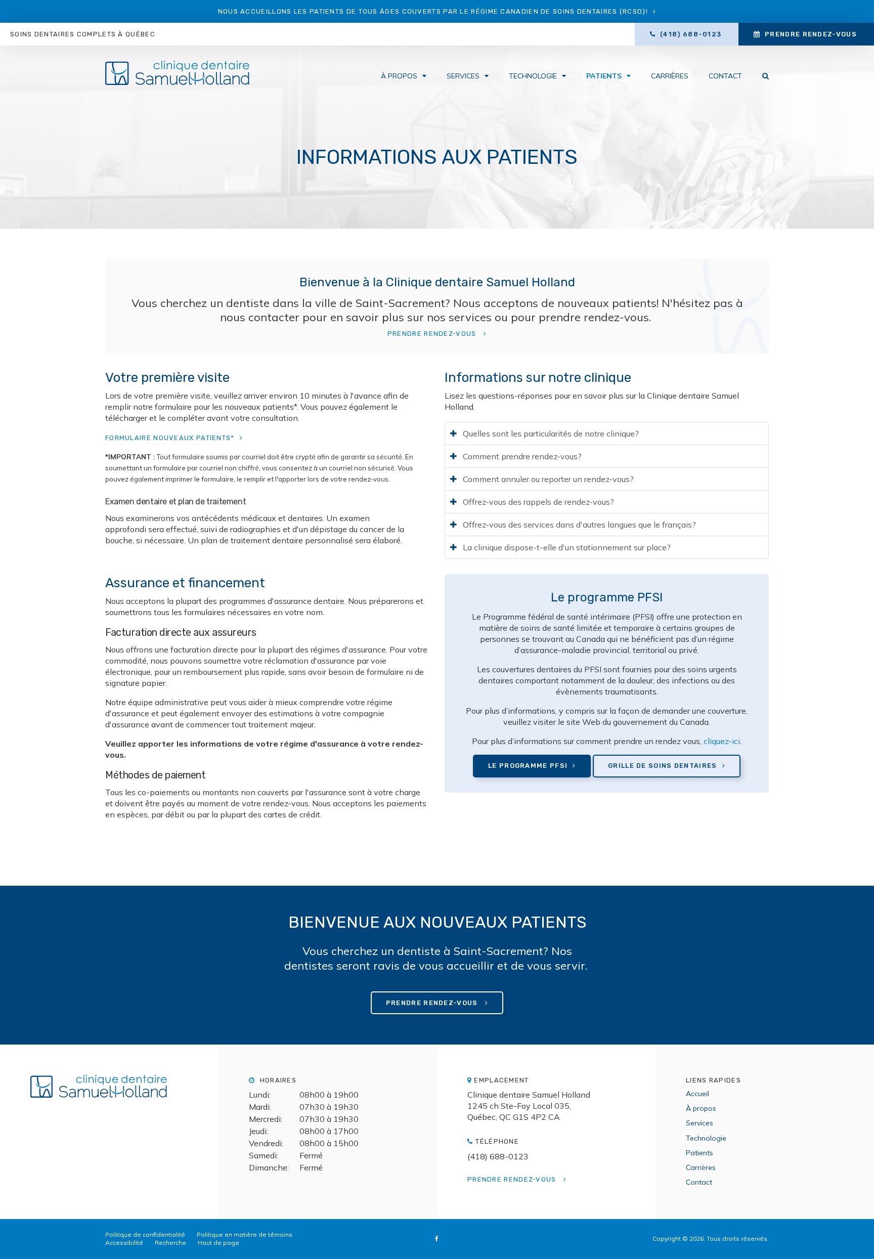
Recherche (170, 1242)
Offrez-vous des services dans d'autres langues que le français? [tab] (579, 524)
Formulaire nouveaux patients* (170, 438)
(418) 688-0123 (498, 1156)
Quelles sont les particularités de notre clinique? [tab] (551, 433)
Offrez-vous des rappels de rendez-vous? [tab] (538, 502)
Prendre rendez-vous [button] (811, 34)
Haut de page (218, 1242)
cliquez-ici (722, 741)
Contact (725, 75)
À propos (399, 75)
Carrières (669, 75)
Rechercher (760, 76)
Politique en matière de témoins (244, 1234)
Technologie (533, 75)
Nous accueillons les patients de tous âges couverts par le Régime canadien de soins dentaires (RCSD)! (433, 11)
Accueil (697, 1093)
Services (463, 75)
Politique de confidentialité (145, 1234)
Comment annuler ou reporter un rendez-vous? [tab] (548, 479)
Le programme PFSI (527, 765)
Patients (604, 75)
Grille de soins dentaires (662, 765)
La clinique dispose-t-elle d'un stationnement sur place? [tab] (567, 547)
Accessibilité (124, 1242)
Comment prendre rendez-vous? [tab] (522, 456)
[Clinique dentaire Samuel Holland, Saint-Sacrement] (109, 1091)
